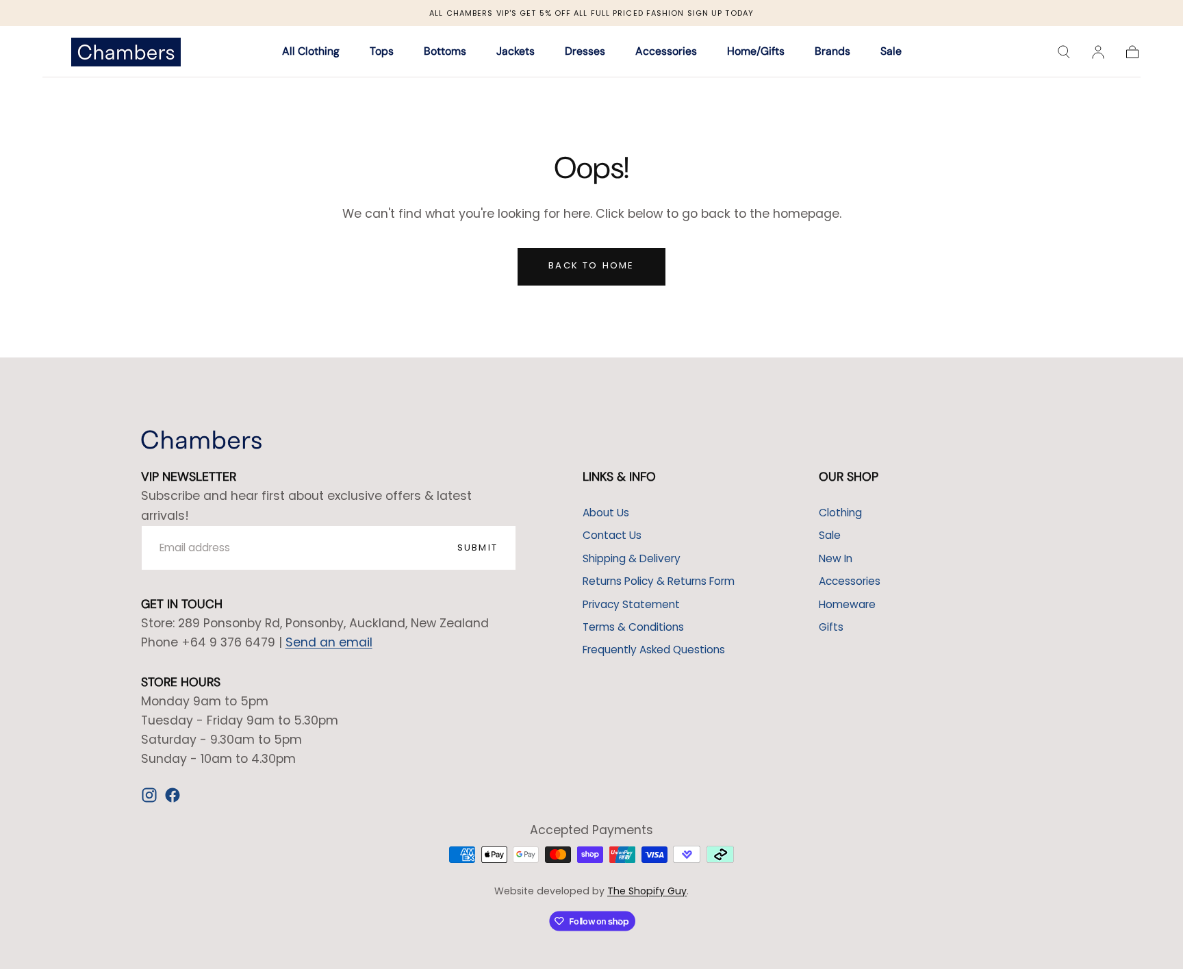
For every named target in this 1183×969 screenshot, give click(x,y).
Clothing (840, 512)
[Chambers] (201, 439)
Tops (382, 52)
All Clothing (311, 52)
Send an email (328, 642)
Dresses (585, 52)
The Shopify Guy (647, 891)
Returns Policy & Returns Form (659, 581)
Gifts (831, 627)
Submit (477, 547)
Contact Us (612, 535)
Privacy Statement (631, 604)
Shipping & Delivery (631, 558)
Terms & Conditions (633, 627)
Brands (832, 52)
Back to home (591, 265)
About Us (606, 512)
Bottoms (445, 52)
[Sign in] (1098, 52)
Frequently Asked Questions (654, 649)
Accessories (666, 52)
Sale (891, 52)
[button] (1064, 52)
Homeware (847, 604)
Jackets (515, 52)
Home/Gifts (756, 52)
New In (835, 558)
